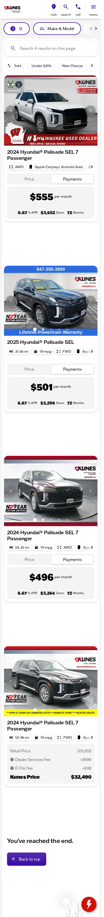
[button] (54, 9)
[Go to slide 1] (35, 139)
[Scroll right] (95, 28)
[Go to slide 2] (43, 139)
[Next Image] (91, 110)
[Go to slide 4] (59, 139)
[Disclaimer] (12, 759)
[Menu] (93, 7)
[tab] (29, 179)
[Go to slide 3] (51, 139)
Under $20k (41, 65)
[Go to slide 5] (67, 139)
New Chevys (72, 65)
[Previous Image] (11, 110)
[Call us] (78, 7)
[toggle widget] (88, 904)
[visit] (54, 7)
